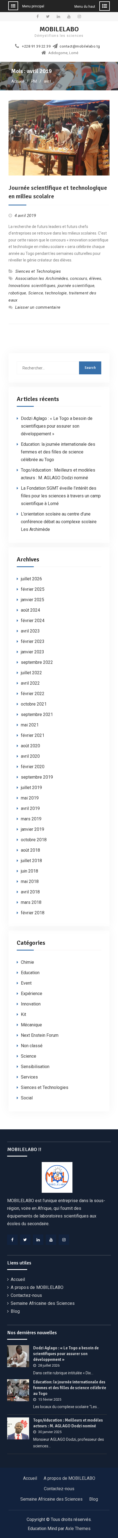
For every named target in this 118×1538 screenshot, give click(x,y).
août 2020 (30, 745)
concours (78, 278)
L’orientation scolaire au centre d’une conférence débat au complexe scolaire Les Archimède (59, 521)
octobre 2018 (34, 839)
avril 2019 (30, 808)
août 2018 (30, 850)
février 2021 (32, 735)
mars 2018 (31, 902)
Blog (15, 1311)
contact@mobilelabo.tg (80, 46)
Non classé (32, 1045)
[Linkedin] (38, 1240)
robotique (17, 293)
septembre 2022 (37, 662)
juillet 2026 (31, 578)
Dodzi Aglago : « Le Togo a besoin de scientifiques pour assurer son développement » (56, 426)
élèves (95, 278)
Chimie (27, 962)
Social (27, 1097)
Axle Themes (78, 1528)
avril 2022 (30, 683)
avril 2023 (30, 631)
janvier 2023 (32, 651)
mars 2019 (31, 818)
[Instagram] (64, 1240)
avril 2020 (30, 756)
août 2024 (30, 610)
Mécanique (31, 1024)
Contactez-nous (26, 1295)
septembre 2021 (37, 714)
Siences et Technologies (38, 271)
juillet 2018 (31, 860)
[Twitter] (25, 1240)
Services (29, 1077)
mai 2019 (30, 798)
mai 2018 (30, 881)
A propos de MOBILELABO (37, 1287)
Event (26, 983)
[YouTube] (51, 1240)
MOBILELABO (59, 29)
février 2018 (32, 912)
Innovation (31, 1004)
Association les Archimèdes (41, 278)
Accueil (18, 1279)
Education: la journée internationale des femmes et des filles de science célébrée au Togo (58, 452)
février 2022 (32, 693)
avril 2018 (30, 892)
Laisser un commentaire (37, 307)
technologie (56, 293)
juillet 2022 (31, 672)
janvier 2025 (32, 599)
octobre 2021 (34, 704)
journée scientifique (76, 285)
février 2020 (32, 766)
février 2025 (32, 589)
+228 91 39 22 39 (36, 46)
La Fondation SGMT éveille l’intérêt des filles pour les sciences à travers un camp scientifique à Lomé (61, 496)
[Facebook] (12, 1240)
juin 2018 (29, 871)
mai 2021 (30, 725)
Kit (23, 1014)
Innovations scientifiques (32, 285)
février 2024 (32, 620)
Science (35, 293)
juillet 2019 (31, 787)
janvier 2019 (32, 829)
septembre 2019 (37, 777)
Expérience (31, 993)
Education (30, 972)
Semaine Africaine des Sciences (43, 1303)
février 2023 (32, 641)
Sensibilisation (35, 1066)
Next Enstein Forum (39, 1035)
